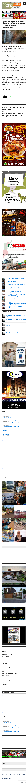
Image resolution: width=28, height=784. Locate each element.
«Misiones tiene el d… (10, 315)
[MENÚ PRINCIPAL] (24, 3)
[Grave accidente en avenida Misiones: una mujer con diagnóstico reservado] (8, 511)
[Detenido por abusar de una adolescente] (8, 499)
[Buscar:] (14, 547)
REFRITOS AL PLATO (12, 281)
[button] (14, 390)
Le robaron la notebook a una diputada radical (12, 420)
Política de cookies (7, 778)
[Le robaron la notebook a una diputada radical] (20, 536)
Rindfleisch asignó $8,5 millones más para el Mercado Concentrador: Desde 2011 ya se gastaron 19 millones (17, 294)
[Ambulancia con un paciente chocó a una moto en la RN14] (8, 524)
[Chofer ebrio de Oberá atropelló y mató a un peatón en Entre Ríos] (8, 487)
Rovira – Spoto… (9, 332)
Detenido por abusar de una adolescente (16, 284)
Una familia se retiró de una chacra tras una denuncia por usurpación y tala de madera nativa (16, 301)
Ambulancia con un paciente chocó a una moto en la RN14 (14, 415)
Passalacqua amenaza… (11, 319)
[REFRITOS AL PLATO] (20, 487)
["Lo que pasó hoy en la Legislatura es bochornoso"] (20, 499)
